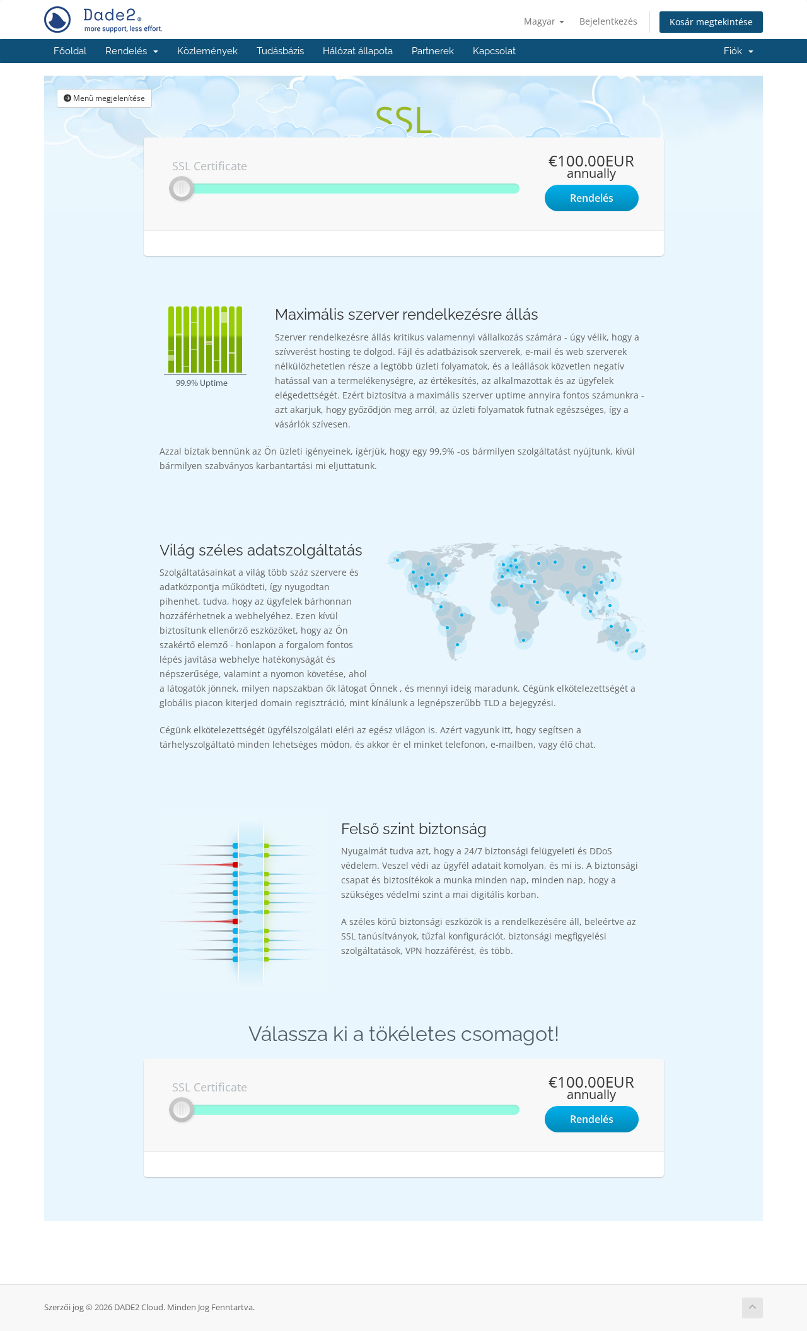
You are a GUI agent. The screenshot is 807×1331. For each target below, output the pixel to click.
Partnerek (433, 51)
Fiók (735, 51)
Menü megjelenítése (108, 98)
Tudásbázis (280, 51)
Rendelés (128, 51)
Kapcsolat (494, 51)
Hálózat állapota (358, 51)
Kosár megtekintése (711, 22)
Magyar (541, 21)
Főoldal (70, 51)
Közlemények (207, 51)
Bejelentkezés (608, 21)
